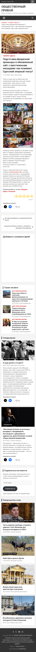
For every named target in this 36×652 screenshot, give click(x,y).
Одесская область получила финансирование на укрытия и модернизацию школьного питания (22, 297)
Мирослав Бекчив (16, 622)
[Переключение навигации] (4, 18)
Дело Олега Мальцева (19, 306)
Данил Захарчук (16, 440)
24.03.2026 (6, 532)
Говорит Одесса (9, 56)
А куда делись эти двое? (13, 363)
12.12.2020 (6, 75)
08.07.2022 (6, 622)
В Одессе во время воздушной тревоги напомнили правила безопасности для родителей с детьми (20, 325)
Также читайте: (11, 287)
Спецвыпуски (9, 338)
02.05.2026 (15, 303)
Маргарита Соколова (17, 365)
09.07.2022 (6, 591)
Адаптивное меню (33, 1)
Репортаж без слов (12, 500)
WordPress (22, 649)
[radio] (16, 196)
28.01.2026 (6, 365)
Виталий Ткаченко (16, 560)
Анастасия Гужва (16, 75)
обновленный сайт (16, 172)
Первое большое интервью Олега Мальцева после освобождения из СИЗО (21, 311)
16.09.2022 (6, 560)
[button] (9, 107)
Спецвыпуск (23, 358)
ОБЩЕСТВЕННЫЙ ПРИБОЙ (23, 635)
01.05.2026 (15, 316)
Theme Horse (20, 646)
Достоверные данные (19, 291)
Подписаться (10, 489)
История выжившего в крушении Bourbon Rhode (18, 219)
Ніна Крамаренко (25, 303)
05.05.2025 (6, 440)
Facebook (12, 191)
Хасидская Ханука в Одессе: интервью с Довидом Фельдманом (17, 227)
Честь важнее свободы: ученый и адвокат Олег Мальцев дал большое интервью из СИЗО (17, 527)
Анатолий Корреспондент (19, 591)
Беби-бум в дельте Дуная (13, 558)
